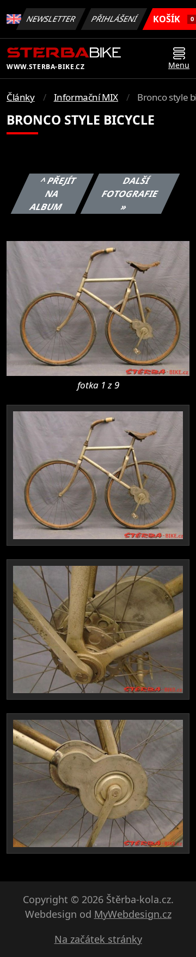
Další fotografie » (130, 194)
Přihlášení (114, 19)
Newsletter (51, 19)
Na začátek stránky (98, 939)
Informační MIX (86, 97)
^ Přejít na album (53, 194)
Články (21, 97)
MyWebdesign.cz (132, 914)
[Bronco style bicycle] (98, 307)
